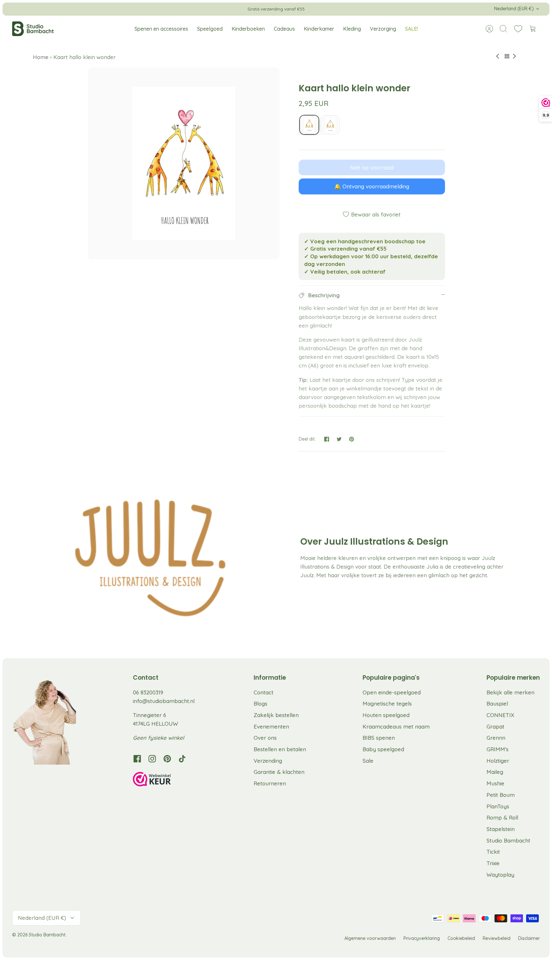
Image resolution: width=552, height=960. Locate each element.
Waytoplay (500, 874)
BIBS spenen (379, 737)
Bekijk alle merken (510, 692)
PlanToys (498, 806)
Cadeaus (284, 29)
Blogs (260, 703)
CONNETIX (500, 715)
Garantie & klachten (279, 771)
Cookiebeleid (461, 938)
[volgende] (376, 9)
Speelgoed (210, 29)
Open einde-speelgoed (392, 692)
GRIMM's (498, 749)
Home (41, 57)
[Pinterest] (167, 759)
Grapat (495, 726)
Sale (368, 760)
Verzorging (383, 29)
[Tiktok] (182, 759)
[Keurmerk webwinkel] (165, 780)
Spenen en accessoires (161, 29)
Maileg (495, 771)
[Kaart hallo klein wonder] (309, 124)
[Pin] (351, 439)
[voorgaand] (175, 9)
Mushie (495, 783)
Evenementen (271, 726)
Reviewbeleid (496, 938)
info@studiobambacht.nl (164, 701)
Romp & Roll (502, 817)
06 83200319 (148, 692)
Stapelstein (501, 829)
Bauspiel (497, 703)
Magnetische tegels (387, 703)
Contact (263, 692)
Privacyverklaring (421, 938)
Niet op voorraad (372, 167)
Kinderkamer (319, 29)
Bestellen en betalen (280, 749)
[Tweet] (339, 439)
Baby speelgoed (383, 749)
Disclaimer (529, 938)
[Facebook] (137, 759)
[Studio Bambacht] (33, 28)
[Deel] (326, 439)
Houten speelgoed (386, 715)
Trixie (493, 863)
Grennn (496, 737)
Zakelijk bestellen (276, 715)
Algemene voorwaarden (370, 938)
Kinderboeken (248, 29)
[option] (184, 163)
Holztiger (498, 760)
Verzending (268, 760)
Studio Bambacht (508, 840)
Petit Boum (501, 794)
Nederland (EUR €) (514, 8)
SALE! (411, 29)
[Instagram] (152, 759)
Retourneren (270, 783)
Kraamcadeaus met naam (396, 726)
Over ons (265, 737)
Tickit (493, 851)
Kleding (352, 29)
